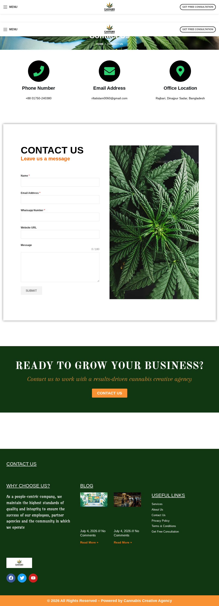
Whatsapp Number (33, 210)
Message (26, 245)
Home (99, 44)
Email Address (30, 193)
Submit (31, 290)
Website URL (29, 227)
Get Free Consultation (197, 7)
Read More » (89, 542)
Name (25, 175)
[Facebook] (10, 578)
